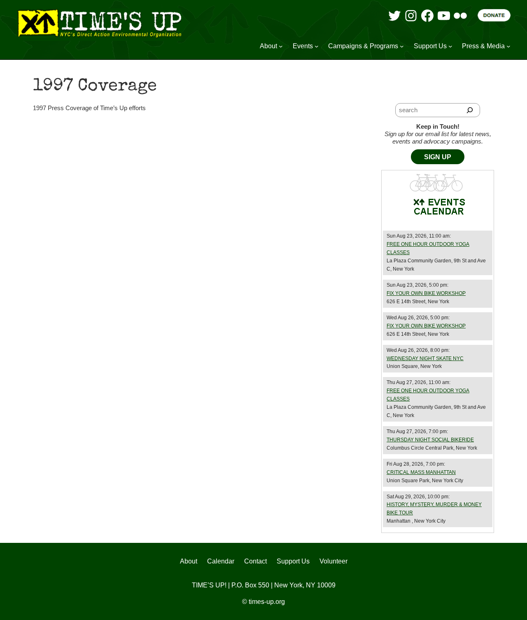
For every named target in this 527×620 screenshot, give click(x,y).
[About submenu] (281, 46)
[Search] (470, 110)
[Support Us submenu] (450, 46)
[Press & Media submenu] (508, 46)
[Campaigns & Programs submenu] (402, 46)
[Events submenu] (317, 46)
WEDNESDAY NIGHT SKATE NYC (425, 358)
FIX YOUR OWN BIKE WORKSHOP (426, 293)
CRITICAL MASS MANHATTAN (421, 472)
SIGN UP (437, 156)
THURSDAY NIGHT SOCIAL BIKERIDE (430, 440)
